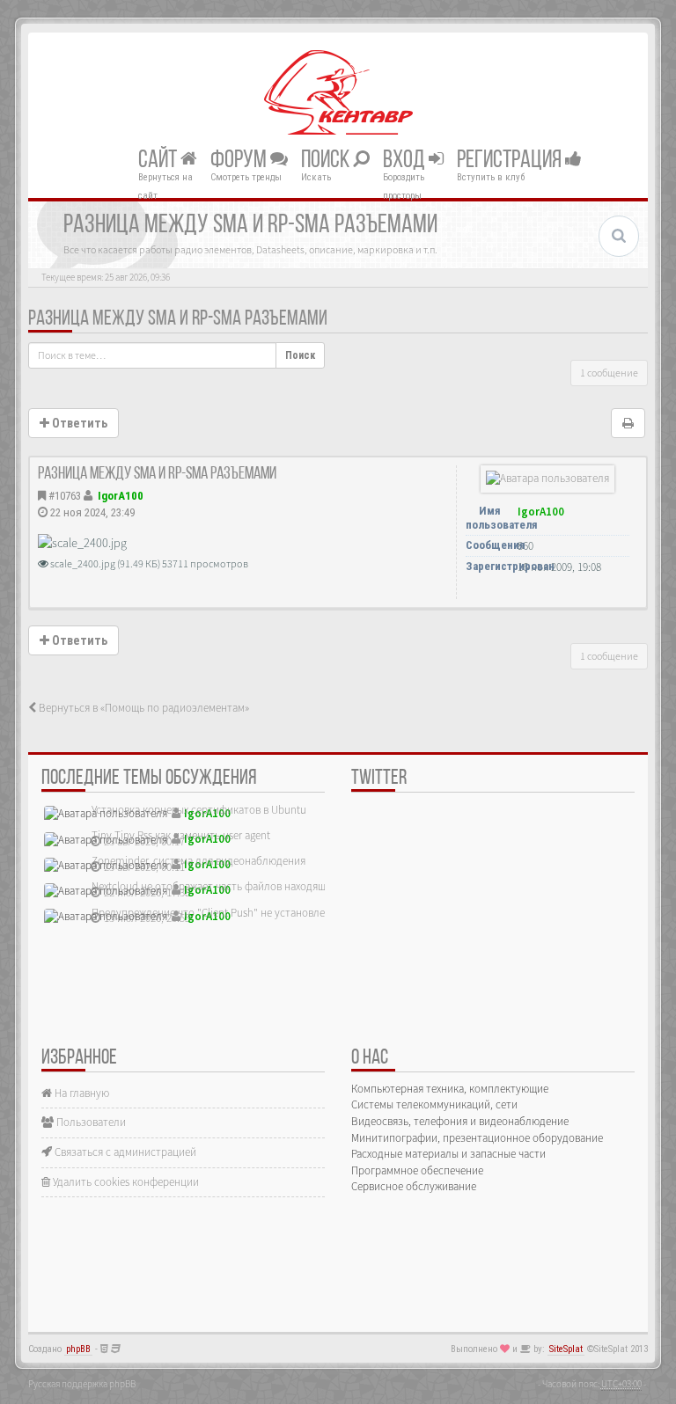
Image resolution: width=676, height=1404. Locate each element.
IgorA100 (120, 495)
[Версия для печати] (628, 423)
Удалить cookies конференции (124, 1181)
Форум (240, 160)
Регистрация (511, 160)
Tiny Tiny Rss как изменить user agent (181, 835)
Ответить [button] (78, 423)
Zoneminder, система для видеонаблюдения (198, 860)
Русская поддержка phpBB (82, 1384)
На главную (80, 1093)
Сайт (159, 160)
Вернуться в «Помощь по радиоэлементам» (142, 707)
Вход (406, 160)
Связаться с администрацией (124, 1151)
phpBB (78, 1349)
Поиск (327, 160)
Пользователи (90, 1122)
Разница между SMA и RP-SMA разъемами (177, 319)
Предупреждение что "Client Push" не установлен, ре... (224, 912)
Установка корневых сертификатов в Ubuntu (199, 809)
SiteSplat (566, 1349)
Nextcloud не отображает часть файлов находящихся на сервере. (248, 886)
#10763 (64, 495)
